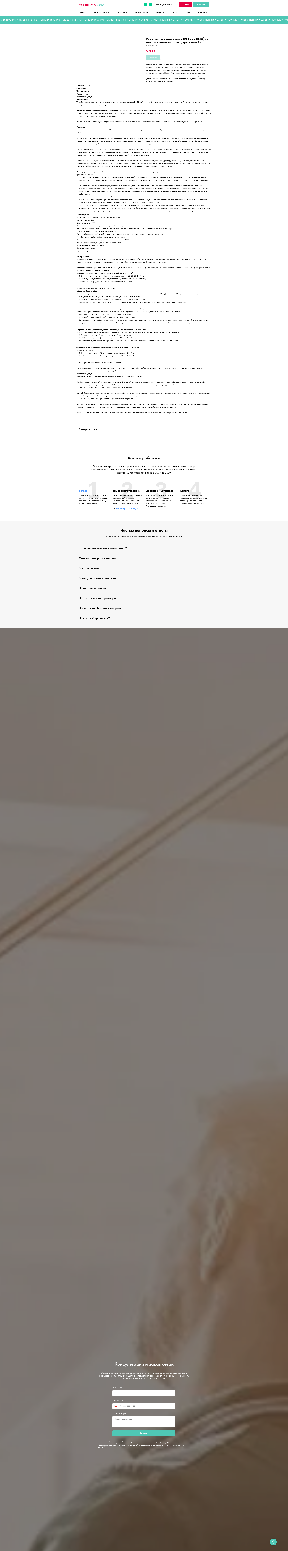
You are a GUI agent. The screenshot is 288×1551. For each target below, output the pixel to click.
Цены (174, 12)
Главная (82, 12)
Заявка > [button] (84, 490)
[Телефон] (145, 4)
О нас (187, 12)
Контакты (202, 12)
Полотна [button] (121, 12)
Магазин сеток (141, 12)
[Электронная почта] (150, 4)
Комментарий (119, 1413)
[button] (185, 4)
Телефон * (117, 1400)
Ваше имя (117, 1387)
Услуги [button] (159, 12)
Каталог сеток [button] (101, 12)
